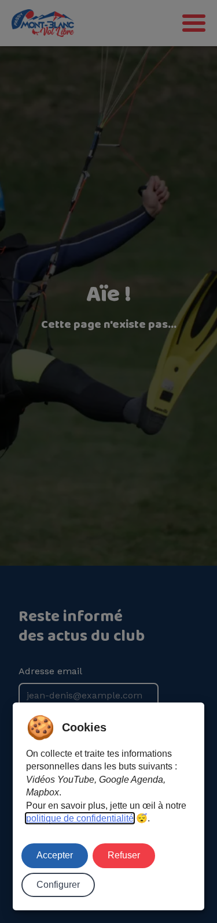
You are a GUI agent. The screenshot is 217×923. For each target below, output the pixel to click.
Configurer (58, 885)
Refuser (124, 855)
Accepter (54, 855)
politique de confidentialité (80, 818)
